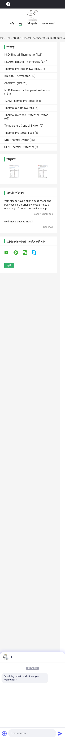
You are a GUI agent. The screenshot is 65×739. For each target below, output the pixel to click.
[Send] (60, 733)
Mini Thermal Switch (16, 140)
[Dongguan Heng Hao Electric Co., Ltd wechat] (27, 252)
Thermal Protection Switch (21, 68)
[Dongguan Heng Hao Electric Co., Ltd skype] (36, 252)
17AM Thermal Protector (19, 100)
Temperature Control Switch (21, 125)
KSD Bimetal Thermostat (19, 54)
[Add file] (4, 733)
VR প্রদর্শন (32, 23)
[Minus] (60, 657)
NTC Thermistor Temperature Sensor (27, 90)
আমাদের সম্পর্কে (48, 23)
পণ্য (20, 23)
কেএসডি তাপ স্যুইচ (13, 83)
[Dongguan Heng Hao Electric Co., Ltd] (33, 15)
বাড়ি (12, 23)
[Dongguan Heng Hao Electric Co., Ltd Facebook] (8, 4)
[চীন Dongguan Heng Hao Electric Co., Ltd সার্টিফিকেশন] (14, 171)
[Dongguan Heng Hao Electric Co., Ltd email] (8, 252)
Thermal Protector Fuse (19, 132)
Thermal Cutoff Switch (18, 108)
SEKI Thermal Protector (19, 147)
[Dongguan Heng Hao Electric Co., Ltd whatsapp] (18, 252)
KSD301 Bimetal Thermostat (29, 38)
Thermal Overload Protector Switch (26, 115)
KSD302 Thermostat (17, 76)
